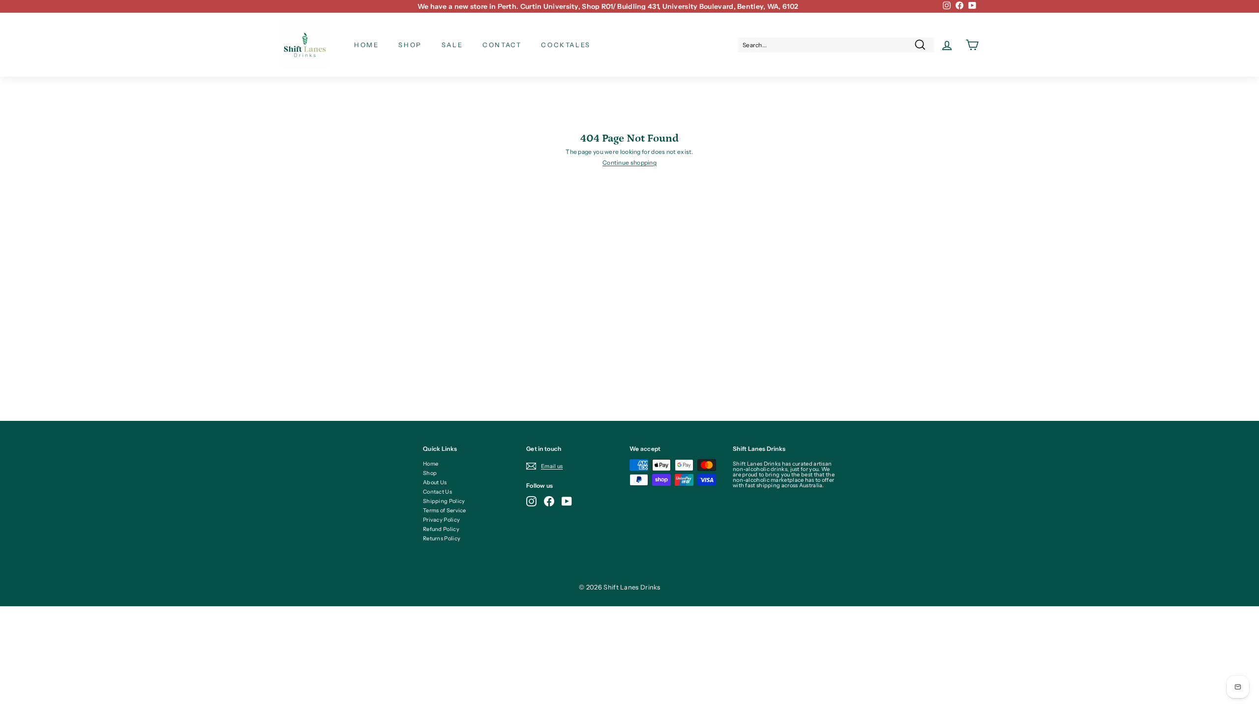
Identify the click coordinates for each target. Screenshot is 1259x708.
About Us (435, 482)
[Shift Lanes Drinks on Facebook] (549, 501)
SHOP (409, 45)
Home (430, 463)
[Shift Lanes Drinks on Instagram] (531, 501)
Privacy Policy (441, 519)
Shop (430, 473)
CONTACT (501, 45)
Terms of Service (444, 510)
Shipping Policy (444, 501)
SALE (452, 45)
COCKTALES (565, 45)
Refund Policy (441, 529)
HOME (366, 45)
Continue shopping (629, 162)
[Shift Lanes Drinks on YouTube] (567, 501)
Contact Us (437, 491)
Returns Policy (441, 538)
